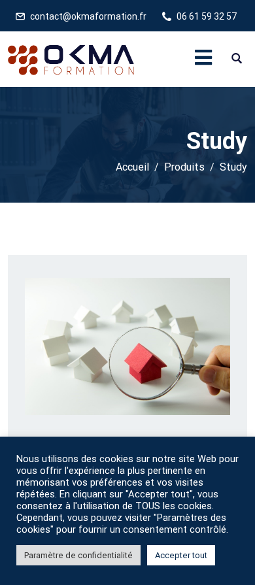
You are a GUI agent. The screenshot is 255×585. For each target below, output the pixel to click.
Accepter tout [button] (181, 555)
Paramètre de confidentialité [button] (78, 555)
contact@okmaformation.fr (88, 16)
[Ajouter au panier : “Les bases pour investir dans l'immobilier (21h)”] (109, 382)
